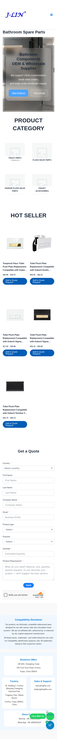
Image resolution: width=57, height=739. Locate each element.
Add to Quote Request (11, 281)
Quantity (6, 549)
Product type (8, 524)
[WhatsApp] (50, 717)
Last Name (7, 487)
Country (6, 463)
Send (28, 585)
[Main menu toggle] (51, 15)
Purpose (6, 536)
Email (5, 512)
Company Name (10, 500)
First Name (7, 475)
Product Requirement (12, 561)
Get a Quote (39, 93)
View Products (18, 93)
